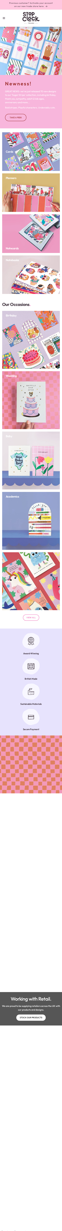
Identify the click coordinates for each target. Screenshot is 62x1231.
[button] (4, 18)
